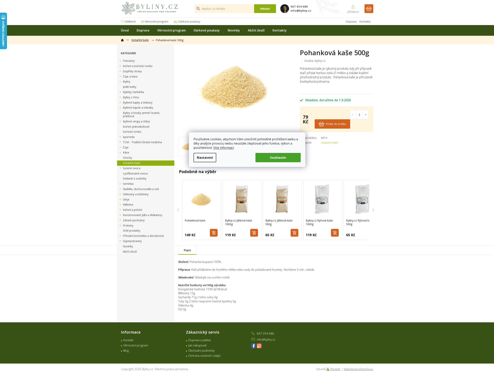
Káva (126, 152)
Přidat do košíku (336, 124)
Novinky (128, 246)
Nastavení (205, 157)
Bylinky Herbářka (133, 92)
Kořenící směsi (132, 131)
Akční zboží (130, 251)
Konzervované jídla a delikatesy (142, 215)
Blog (126, 350)
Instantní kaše (131, 163)
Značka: (314, 61)
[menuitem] (125, 30)
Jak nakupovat (197, 345)
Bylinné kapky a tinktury (137, 102)
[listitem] (201, 210)
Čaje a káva (130, 76)
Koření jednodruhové (136, 126)
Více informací (223, 148)
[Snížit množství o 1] (353, 114)
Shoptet (335, 369)
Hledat (265, 8)
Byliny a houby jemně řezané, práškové (141, 114)
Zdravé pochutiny (134, 220)
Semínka (128, 184)
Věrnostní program (156, 21)
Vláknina (128, 204)
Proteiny (128, 225)
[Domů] (124, 39)
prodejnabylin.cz (253, 345)
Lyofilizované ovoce (135, 173)
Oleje (126, 199)
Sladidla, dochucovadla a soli (141, 189)
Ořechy (127, 158)
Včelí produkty (131, 230)
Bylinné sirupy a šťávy (136, 121)
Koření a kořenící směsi (137, 66)
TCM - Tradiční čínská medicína (142, 142)
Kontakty (365, 21)
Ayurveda (129, 137)
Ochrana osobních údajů (204, 355)
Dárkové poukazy (189, 21)
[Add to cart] (214, 233)
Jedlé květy (129, 87)
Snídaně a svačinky (134, 178)
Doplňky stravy (132, 71)
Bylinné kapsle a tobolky (138, 107)
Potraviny (129, 61)
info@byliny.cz (266, 339)
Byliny (126, 81)
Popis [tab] (187, 250)
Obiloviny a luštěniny (135, 194)
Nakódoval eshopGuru (358, 369)
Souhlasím (278, 157)
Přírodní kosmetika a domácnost (143, 236)
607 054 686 (265, 333)
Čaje (125, 147)
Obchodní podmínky (201, 350)
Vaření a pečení (132, 210)
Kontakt (128, 340)
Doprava (351, 21)
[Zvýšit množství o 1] (365, 114)
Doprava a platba (199, 340)
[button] (178, 210)
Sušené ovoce (132, 168)
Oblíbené (130, 21)
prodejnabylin (259, 345)
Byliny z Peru (131, 97)
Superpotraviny (132, 241)
